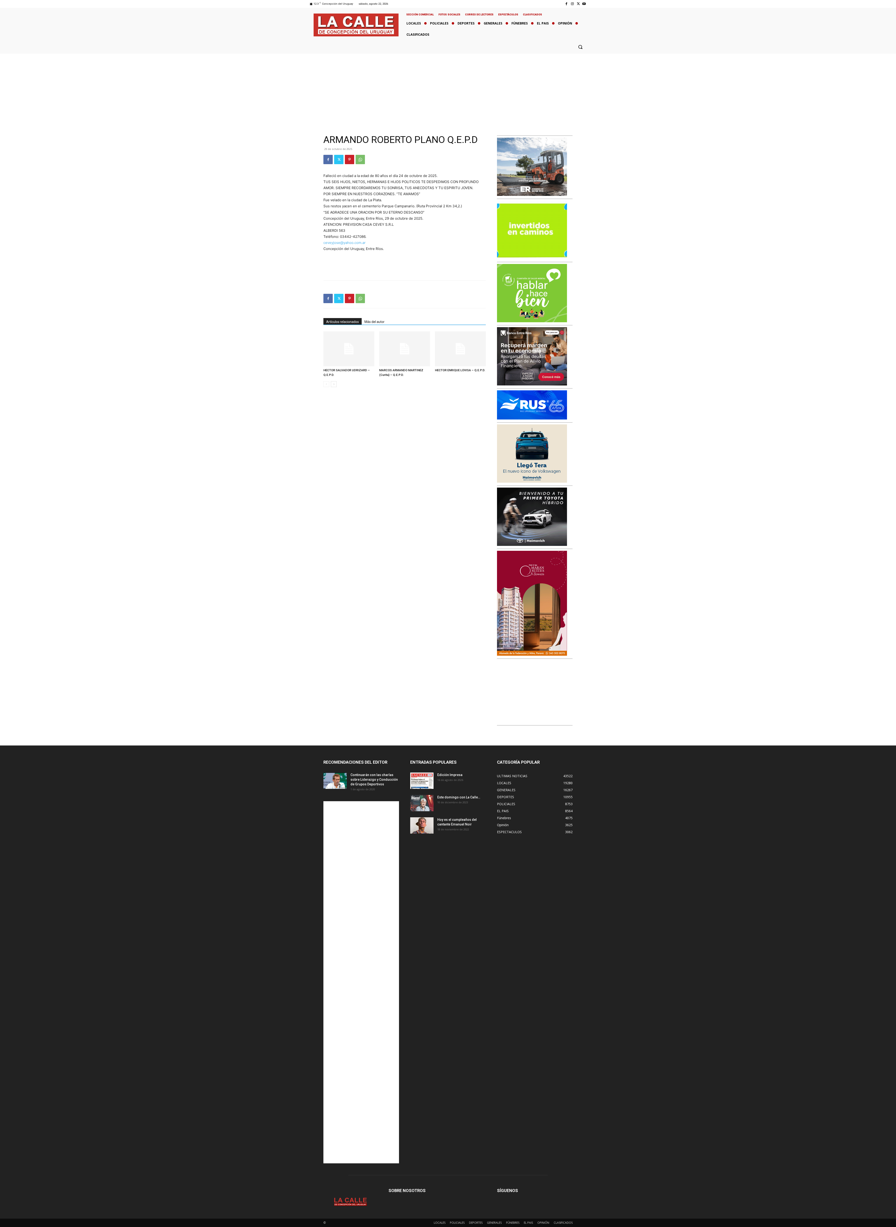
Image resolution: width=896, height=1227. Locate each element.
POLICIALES (457, 1223)
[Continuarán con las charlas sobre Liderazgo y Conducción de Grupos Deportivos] (335, 781)
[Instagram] (572, 4)
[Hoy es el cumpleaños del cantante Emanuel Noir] (422, 825)
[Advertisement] (448, 88)
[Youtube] (584, 4)
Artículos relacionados (342, 322)
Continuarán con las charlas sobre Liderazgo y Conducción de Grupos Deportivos (374, 779)
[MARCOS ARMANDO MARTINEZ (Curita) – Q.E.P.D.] (404, 348)
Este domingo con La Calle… (458, 797)
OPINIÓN (543, 1223)
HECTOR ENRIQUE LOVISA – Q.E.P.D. (460, 370)
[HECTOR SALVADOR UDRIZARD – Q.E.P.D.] (348, 348)
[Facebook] (566, 4)
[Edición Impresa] (422, 781)
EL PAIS (528, 1223)
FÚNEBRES (512, 1223)
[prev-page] (326, 384)
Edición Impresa (449, 775)
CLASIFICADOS (563, 1223)
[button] (580, 47)
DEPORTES (476, 1223)
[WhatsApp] (360, 159)
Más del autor (374, 322)
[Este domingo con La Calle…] (422, 803)
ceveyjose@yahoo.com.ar (344, 242)
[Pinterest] (349, 159)
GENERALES (494, 1223)
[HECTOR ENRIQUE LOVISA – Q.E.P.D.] (460, 348)
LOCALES (439, 1223)
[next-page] (334, 384)
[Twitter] (578, 4)
